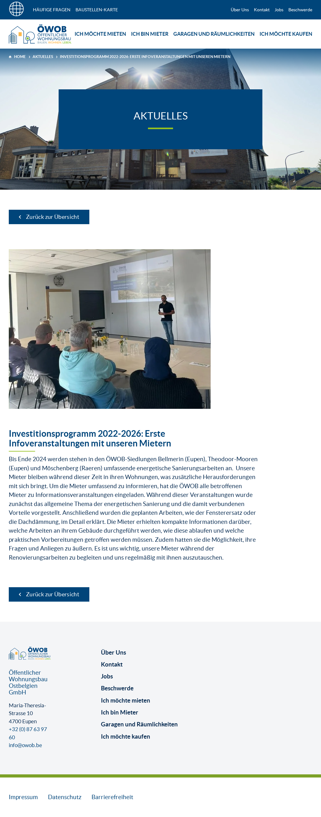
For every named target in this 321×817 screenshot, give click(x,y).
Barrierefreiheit (112, 797)
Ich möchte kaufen (286, 34)
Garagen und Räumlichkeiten (214, 34)
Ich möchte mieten (100, 34)
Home (20, 57)
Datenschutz (65, 797)
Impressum (23, 797)
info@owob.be (25, 745)
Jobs (279, 9)
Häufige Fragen (52, 9)
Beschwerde (300, 9)
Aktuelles (43, 57)
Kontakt (262, 9)
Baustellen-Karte (97, 9)
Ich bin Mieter (149, 34)
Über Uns (240, 9)
